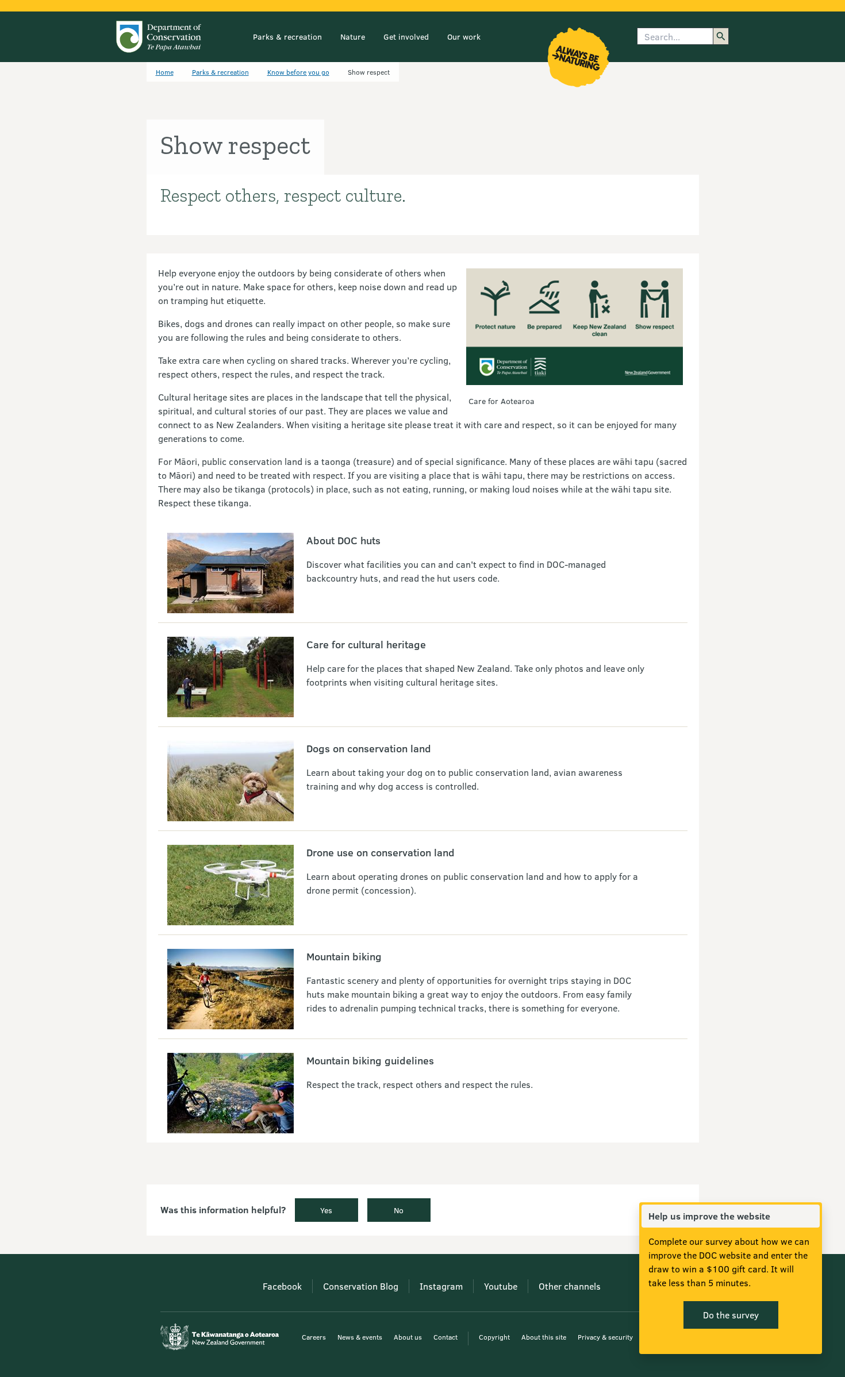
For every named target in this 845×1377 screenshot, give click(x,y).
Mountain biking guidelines (370, 1060)
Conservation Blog (360, 1286)
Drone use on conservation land (380, 852)
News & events (359, 1336)
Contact (445, 1336)
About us (408, 1336)
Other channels (570, 1286)
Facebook (282, 1286)
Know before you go (298, 71)
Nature (352, 36)
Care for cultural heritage (366, 644)
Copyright (494, 1336)
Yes (326, 1210)
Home (165, 71)
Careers (314, 1336)
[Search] (721, 36)
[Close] (810, 1216)
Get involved (406, 36)
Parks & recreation (287, 36)
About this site (543, 1336)
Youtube (500, 1286)
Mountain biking (344, 956)
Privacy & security (605, 1336)
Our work (464, 36)
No (399, 1210)
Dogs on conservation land (368, 748)
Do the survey (731, 1315)
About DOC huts (343, 540)
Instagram (441, 1286)
